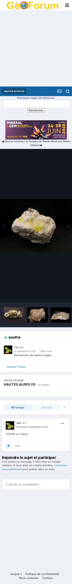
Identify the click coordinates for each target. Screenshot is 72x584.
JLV (21, 347)
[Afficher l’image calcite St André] (37, 315)
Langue (15, 574)
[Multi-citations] (8, 446)
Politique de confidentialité (42, 574)
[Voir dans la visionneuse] (36, 226)
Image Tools (56, 295)
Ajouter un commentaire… (24, 484)
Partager (19, 407)
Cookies (47, 578)
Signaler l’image (16, 366)
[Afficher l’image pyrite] (14, 315)
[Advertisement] (36, 48)
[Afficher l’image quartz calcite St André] (60, 315)
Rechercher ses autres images (32, 355)
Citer (18, 445)
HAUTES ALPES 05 (20, 384)
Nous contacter (29, 578)
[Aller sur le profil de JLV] (8, 350)
